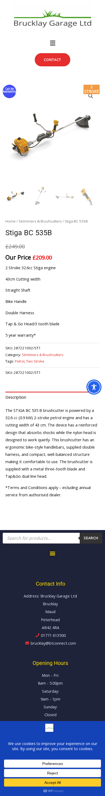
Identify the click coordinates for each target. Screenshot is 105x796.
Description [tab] (15, 397)
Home (10, 221)
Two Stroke (35, 361)
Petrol (19, 361)
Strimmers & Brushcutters (40, 221)
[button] (52, 43)
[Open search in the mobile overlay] (52, 538)
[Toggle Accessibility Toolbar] (94, 387)
